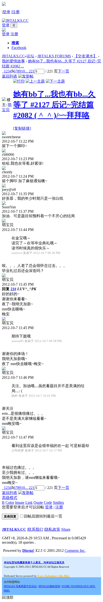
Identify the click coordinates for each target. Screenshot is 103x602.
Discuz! (28, 550)
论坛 (30, 56)
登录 (6, 12)
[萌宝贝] (4, 100)
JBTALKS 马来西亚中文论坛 (20, 586)
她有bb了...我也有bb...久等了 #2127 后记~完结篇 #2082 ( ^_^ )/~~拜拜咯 (54, 105)
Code (48, 502)
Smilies (58, 502)
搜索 (15, 43)
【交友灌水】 (85, 56)
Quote (38, 502)
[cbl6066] (4, 151)
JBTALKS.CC (13, 56)
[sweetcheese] (4, 134)
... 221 (29, 71)
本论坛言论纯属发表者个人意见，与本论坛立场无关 (34, 562)
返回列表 (9, 76)
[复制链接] (22, 128)
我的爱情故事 (13, 61)
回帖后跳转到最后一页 (43, 516)
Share (66, 529)
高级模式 (9, 498)
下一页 (63, 71)
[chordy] (4, 169)
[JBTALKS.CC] (15, 20)
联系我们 (35, 529)
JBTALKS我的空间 (49, 586)
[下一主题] (55, 81)
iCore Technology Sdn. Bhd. (53, 575)
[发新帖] (26, 76)
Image (19, 502)
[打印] (19, 81)
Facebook (18, 48)
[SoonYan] (4, 204)
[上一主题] (35, 81)
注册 (16, 12)
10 (23, 71)
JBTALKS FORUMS (54, 56)
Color (10, 502)
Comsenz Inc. (75, 550)
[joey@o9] (4, 186)
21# (13, 289)
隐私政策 (52, 529)
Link (29, 502)
